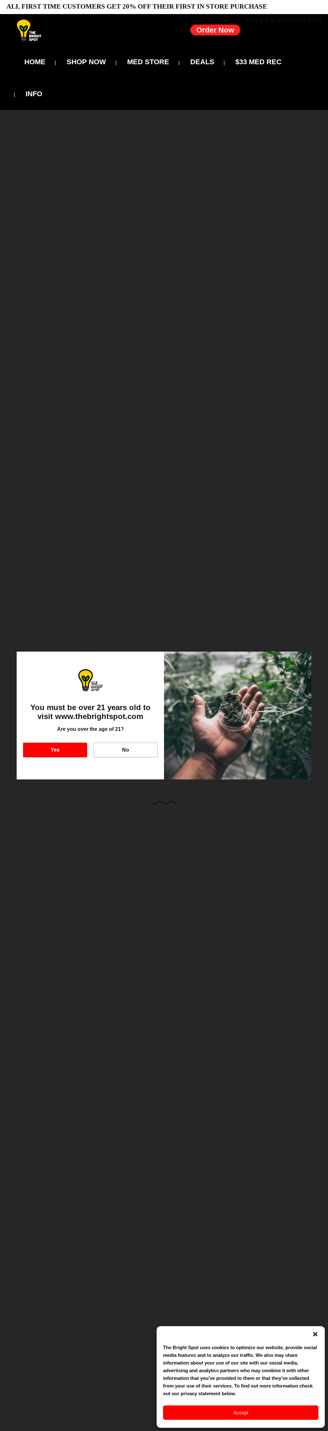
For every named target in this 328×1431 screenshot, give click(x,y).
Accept (241, 1412)
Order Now (215, 30)
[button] (315, 1334)
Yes (55, 750)
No (125, 750)
